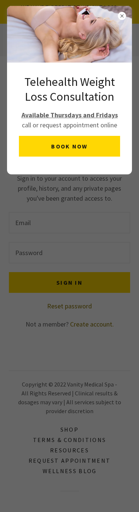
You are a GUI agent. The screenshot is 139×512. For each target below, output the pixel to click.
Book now (69, 146)
